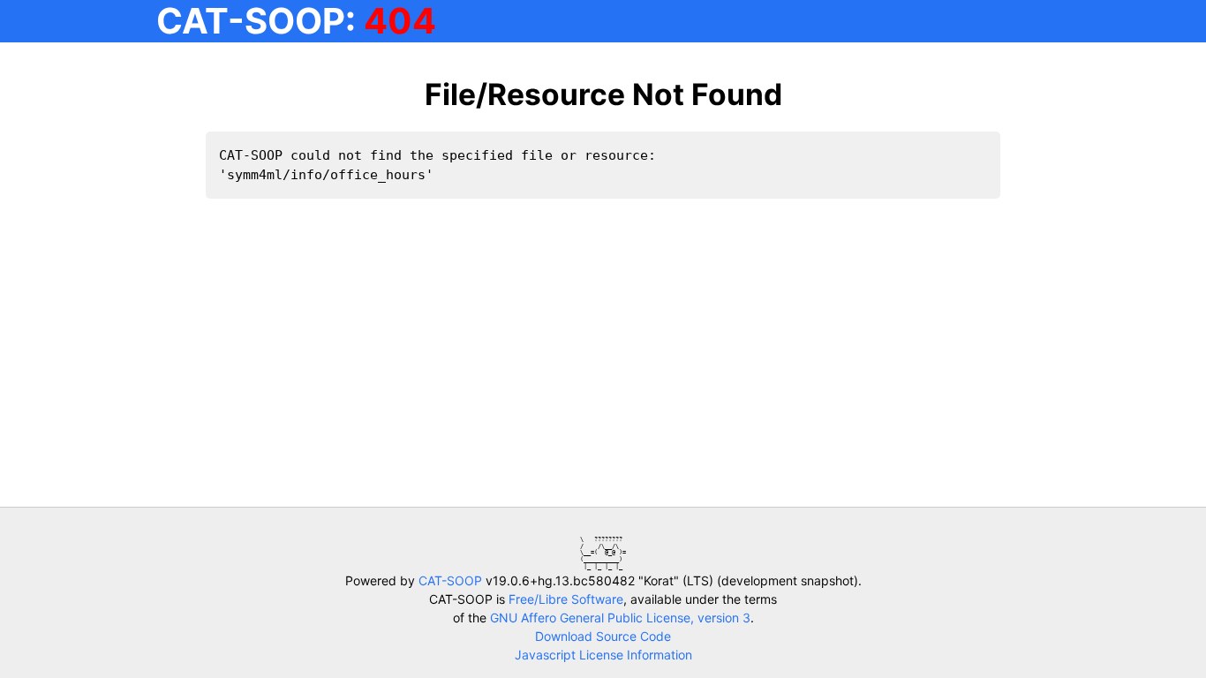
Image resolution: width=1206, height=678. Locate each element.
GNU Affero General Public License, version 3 (620, 617)
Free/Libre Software (566, 598)
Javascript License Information (603, 654)
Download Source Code (603, 636)
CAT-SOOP (450, 580)
